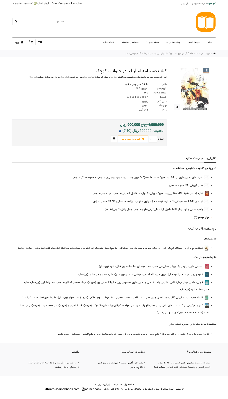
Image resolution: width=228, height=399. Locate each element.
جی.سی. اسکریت (145, 77)
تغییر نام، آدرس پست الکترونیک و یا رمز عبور (120, 363)
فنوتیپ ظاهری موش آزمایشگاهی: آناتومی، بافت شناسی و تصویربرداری (168, 282)
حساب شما (77, 3)
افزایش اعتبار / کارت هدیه (37, 3)
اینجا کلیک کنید (36, 363)
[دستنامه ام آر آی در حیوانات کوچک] (177, 107)
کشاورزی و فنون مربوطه (174, 334)
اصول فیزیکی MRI (194, 185)
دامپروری (154, 334)
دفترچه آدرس (136, 367)
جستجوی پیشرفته (130, 42)
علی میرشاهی (76, 77)
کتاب (206, 334)
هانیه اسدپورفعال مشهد (48, 77)
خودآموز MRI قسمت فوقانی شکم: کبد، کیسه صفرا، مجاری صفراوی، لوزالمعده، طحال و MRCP (156, 201)
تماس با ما (17, 3)
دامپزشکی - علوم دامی (69, 334)
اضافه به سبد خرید (131, 139)
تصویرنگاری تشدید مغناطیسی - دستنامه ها (194, 168)
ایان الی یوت (161, 77)
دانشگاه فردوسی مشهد (136, 84)
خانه (210, 42)
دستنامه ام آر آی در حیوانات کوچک (186, 248)
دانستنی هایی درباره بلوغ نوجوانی (187, 266)
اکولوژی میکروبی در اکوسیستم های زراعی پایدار (180, 305)
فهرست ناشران (194, 42)
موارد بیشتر (203, 217)
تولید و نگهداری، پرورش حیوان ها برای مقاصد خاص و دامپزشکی (115, 334)
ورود (17, 42)
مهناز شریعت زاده (100, 77)
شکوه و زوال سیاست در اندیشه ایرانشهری (182, 274)
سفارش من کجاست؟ (61, 3)
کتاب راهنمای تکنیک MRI (191, 193)
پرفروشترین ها (173, 42)
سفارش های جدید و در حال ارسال (176, 363)
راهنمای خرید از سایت (66, 367)
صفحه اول (129, 384)
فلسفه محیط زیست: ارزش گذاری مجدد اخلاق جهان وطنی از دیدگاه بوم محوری (163, 297)
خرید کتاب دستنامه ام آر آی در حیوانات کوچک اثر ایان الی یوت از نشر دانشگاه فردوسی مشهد (167, 53)
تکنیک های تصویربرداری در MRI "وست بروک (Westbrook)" (173, 177)
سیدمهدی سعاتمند (127, 77)
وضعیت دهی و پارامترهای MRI (188, 209)
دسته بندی (154, 42)
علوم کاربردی (195, 334)
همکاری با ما (109, 42)
